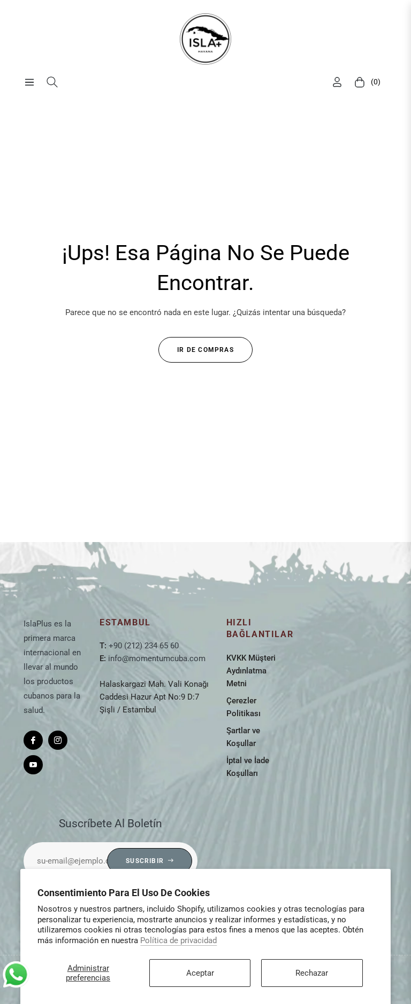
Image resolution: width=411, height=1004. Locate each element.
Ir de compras (205, 350)
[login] (337, 82)
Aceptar (200, 973)
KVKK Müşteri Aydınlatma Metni (251, 670)
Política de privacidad (178, 940)
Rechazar (311, 973)
